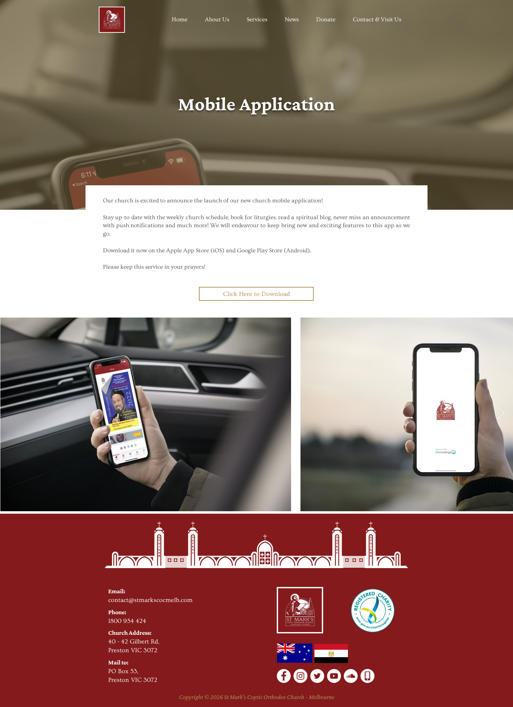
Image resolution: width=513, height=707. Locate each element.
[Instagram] (300, 676)
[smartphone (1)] (367, 676)
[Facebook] (284, 676)
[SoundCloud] (351, 676)
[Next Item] (501, 414)
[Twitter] (317, 676)
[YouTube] (334, 676)
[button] (217, 19)
